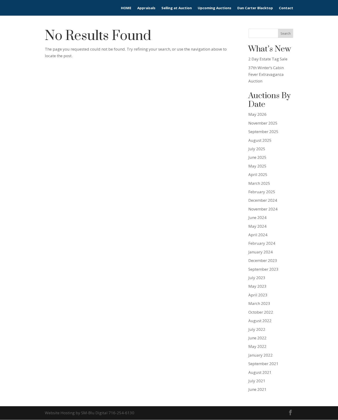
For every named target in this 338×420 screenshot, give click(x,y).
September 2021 (263, 363)
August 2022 (260, 320)
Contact (286, 8)
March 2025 (259, 183)
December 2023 (262, 260)
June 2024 (257, 217)
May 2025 (257, 166)
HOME (126, 8)
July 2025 (256, 148)
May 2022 (257, 346)
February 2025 (261, 191)
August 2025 (260, 140)
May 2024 (257, 226)
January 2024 (260, 252)
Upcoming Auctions (214, 8)
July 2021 (256, 380)
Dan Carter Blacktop (255, 8)
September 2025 (263, 131)
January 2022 (260, 355)
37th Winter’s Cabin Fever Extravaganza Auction (266, 74)
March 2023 (259, 303)
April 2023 (257, 295)
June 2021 (257, 389)
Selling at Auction (176, 8)
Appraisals (146, 8)
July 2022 (256, 329)
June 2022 (257, 338)
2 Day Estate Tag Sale (267, 59)
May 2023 (257, 286)
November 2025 (263, 123)
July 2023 (256, 277)
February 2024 (261, 243)
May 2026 (257, 114)
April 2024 (257, 234)
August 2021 (260, 372)
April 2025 (257, 174)
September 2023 (263, 269)
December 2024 (262, 200)
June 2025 (257, 157)
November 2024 (263, 209)
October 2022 (260, 312)
